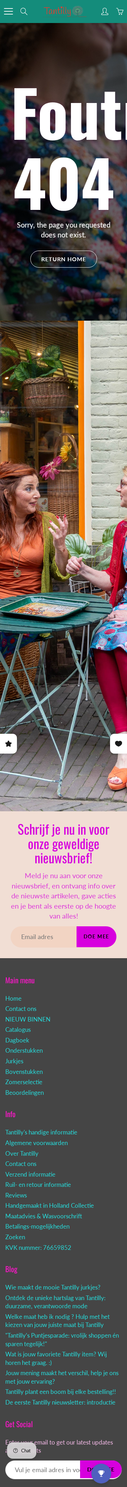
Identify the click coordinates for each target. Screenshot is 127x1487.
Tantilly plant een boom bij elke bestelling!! (60, 1391)
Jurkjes (14, 1061)
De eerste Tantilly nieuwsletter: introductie (60, 1402)
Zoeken (15, 1237)
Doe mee (96, 936)
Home (13, 998)
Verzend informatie (30, 1174)
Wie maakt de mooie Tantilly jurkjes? (53, 1287)
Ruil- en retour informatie (38, 1184)
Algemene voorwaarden (36, 1142)
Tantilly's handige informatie (41, 1132)
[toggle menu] (8, 11)
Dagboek (17, 1040)
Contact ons (20, 1008)
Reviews (16, 1195)
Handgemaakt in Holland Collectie (49, 1205)
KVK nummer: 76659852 (38, 1247)
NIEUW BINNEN (27, 1019)
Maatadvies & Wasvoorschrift (43, 1216)
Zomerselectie (23, 1082)
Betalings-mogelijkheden (37, 1226)
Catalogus (18, 1029)
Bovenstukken (24, 1071)
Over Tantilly (21, 1153)
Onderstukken (24, 1050)
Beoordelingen (24, 1092)
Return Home (63, 259)
